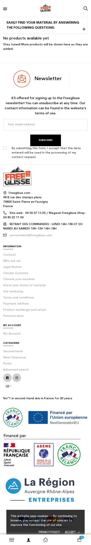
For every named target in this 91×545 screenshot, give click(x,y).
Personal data (13, 316)
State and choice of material (24, 285)
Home (45, 539)
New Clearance (14, 357)
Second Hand (13, 351)
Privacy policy (49, 532)
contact (9, 254)
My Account (12, 333)
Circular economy (15, 273)
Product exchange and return (24, 310)
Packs (7, 363)
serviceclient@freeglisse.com (31, 235)
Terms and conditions (18, 297)
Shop (11, 539)
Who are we (12, 261)
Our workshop (13, 291)
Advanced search (16, 369)
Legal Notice (12, 267)
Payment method (16, 303)
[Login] (28, 540)
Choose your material (18, 279)
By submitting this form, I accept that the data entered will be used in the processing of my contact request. (46, 153)
